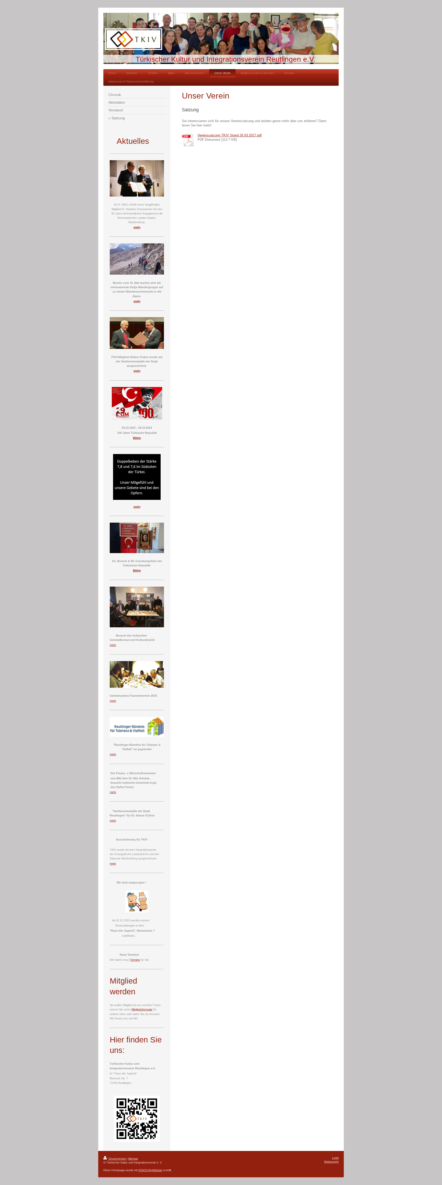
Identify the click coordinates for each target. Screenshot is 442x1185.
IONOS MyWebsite (150, 1170)
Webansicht (331, 1161)
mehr (113, 645)
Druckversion (117, 1158)
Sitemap (133, 1158)
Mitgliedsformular (141, 1009)
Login (335, 1157)
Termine (135, 959)
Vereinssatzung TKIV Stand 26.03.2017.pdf (229, 135)
